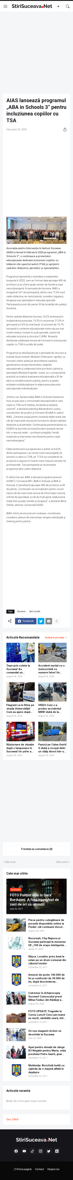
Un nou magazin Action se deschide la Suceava (44, 1032)
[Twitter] (41, 621)
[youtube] (24, 1151)
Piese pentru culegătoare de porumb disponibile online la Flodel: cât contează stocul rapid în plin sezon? (46, 923)
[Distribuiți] (64, 129)
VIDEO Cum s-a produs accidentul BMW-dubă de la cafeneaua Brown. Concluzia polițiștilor (51, 709)
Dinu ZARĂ (12, 1119)
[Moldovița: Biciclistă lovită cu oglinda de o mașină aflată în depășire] (16, 1070)
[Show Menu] (5, 6)
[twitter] (49, 1151)
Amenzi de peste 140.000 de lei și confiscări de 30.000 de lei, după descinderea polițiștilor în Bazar (46, 978)
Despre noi (53, 1169)
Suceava (21, 611)
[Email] (48, 621)
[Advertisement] (36, 52)
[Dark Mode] (59, 6)
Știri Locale (34, 611)
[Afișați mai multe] (56, 621)
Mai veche (62, 862)
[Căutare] (67, 6)
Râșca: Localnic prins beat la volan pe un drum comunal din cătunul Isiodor (47, 960)
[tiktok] (32, 1151)
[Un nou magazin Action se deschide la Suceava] (16, 1034)
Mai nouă (10, 862)
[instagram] (40, 1151)
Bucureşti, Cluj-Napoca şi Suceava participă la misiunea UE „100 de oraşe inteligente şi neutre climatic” (47, 942)
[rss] (57, 1151)
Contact (39, 1169)
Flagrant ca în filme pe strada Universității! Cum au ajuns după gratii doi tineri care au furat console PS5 (20, 709)
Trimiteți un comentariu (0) (36, 849)
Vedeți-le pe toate (54, 637)
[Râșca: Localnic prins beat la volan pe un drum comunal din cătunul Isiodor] (16, 961)
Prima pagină (24, 1169)
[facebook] (16, 1151)
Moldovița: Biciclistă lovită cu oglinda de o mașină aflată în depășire (46, 1069)
